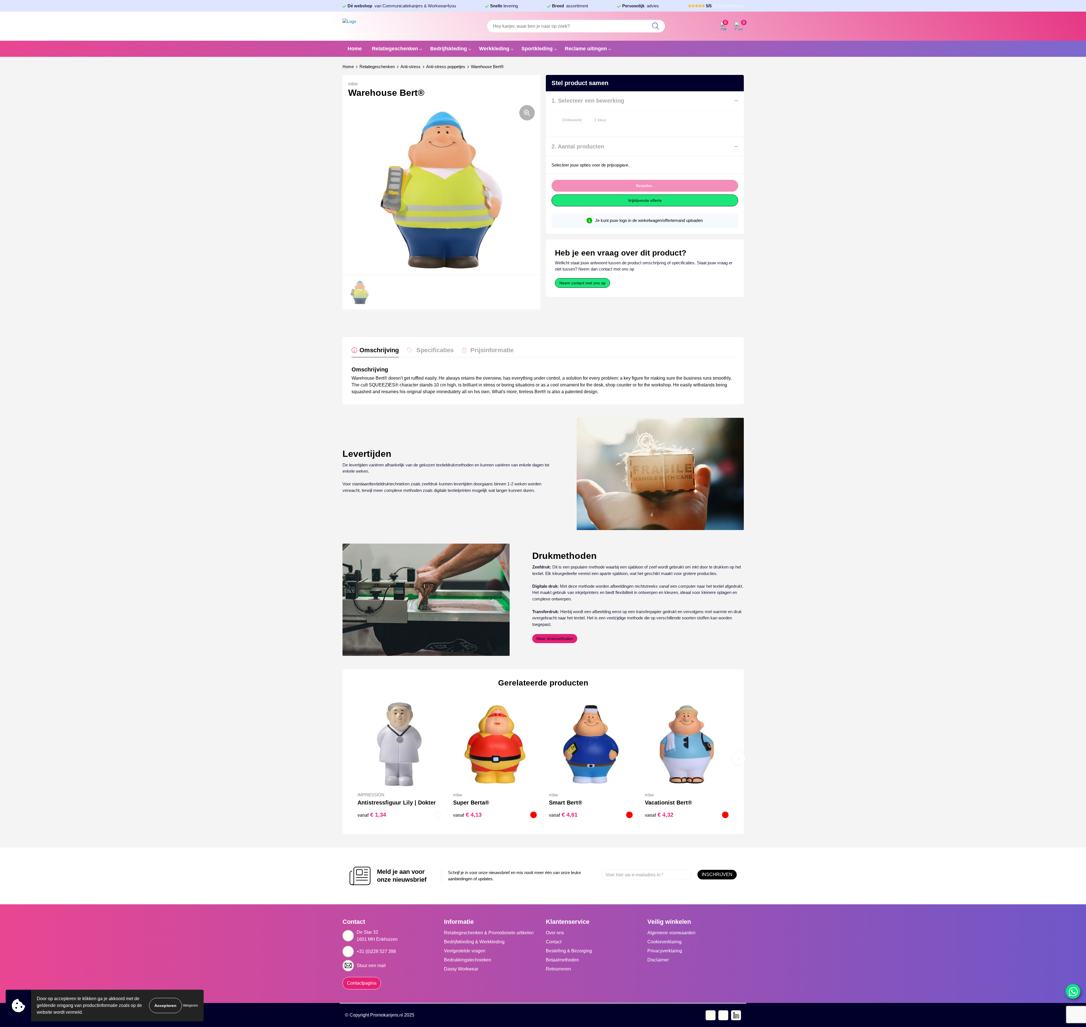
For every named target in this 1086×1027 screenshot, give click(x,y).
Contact (553, 941)
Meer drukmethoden (554, 638)
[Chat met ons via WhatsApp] (1073, 991)
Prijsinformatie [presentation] (492, 350)
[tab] (375, 351)
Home (355, 48)
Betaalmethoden (562, 959)
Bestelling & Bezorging (569, 950)
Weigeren (190, 1005)
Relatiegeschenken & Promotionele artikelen (489, 932)
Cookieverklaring (664, 941)
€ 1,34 (371, 815)
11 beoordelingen (725, 5)
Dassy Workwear (461, 969)
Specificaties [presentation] (435, 350)
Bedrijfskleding (448, 48)
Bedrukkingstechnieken (467, 959)
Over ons (555, 932)
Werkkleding (494, 48)
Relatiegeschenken (395, 48)
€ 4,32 (659, 815)
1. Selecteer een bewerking (587, 101)
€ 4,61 (563, 815)
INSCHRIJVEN (717, 874)
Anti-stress (410, 66)
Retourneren (558, 969)
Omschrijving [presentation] (379, 350)
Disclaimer (658, 959)
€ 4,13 (467, 815)
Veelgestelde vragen (464, 950)
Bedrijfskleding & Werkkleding (474, 941)
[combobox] (576, 26)
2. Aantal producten (577, 146)
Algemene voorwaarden (671, 932)
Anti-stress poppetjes (445, 66)
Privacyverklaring (664, 950)
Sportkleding (537, 48)
